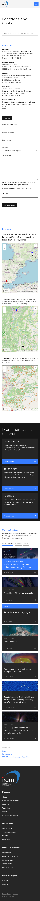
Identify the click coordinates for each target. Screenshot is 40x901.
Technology (18, 543)
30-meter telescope (9, 832)
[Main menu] (36, 4)
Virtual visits (6, 839)
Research (26, 543)
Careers (5, 812)
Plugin (35, 291)
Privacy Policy (6, 894)
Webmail (5, 884)
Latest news (6, 853)
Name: (4, 108)
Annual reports (7, 867)
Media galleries (7, 860)
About (4, 797)
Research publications (10, 856)
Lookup (7, 118)
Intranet (5, 881)
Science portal (7, 754)
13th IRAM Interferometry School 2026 (15, 757)
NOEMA (5, 836)
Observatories (7, 828)
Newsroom (6, 751)
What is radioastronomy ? (11, 801)
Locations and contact (10, 815)
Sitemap (15, 894)
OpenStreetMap (22, 291)
